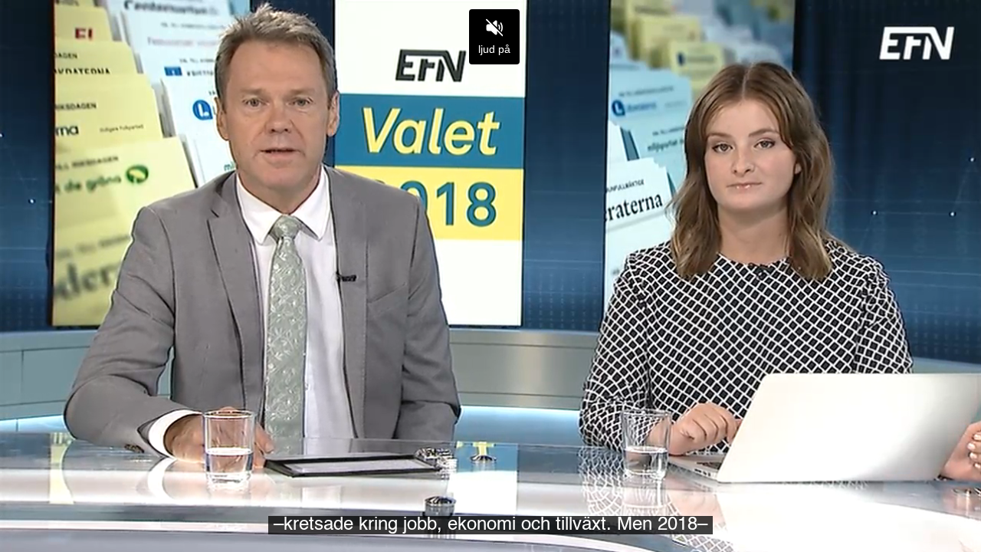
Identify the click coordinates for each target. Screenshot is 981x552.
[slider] (490, 505)
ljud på (494, 49)
